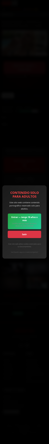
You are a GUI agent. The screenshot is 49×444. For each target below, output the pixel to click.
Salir (24, 234)
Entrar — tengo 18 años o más (24, 221)
